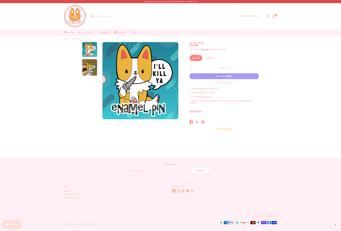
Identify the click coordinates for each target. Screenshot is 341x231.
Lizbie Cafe (81, 224)
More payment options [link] (224, 82)
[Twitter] (192, 190)
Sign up (200, 170)
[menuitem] (69, 33)
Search (67, 190)
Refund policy (70, 197)
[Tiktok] (183, 190)
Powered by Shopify (93, 224)
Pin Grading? (196, 111)
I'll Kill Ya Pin (75, 39)
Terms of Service (72, 194)
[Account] (267, 16)
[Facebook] (174, 190)
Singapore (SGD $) (249, 16)
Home (66, 39)
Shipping (204, 49)
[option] (140, 81)
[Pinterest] (187, 190)
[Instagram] (178, 190)
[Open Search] (92, 16)
